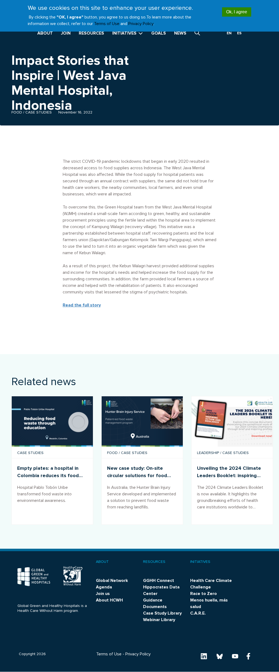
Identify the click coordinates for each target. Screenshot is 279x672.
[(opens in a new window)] (204, 656)
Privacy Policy (140, 23)
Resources (91, 33)
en (229, 33)
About (45, 33)
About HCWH (109, 600)
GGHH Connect (158, 580)
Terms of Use (106, 23)
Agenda (104, 587)
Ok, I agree (236, 12)
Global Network (112, 580)
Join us (103, 593)
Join (66, 33)
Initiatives (125, 33)
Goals (158, 33)
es (239, 33)
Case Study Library (162, 613)
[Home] (33, 576)
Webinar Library (159, 619)
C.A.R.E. (198, 613)
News (180, 33)
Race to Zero (203, 593)
